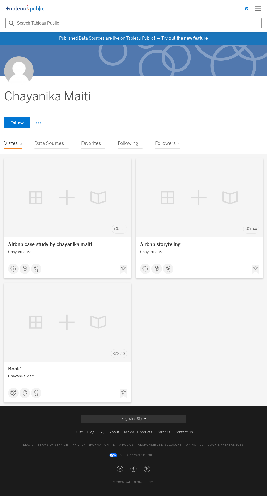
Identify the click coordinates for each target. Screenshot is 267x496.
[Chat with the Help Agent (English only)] (246, 8)
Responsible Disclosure (160, 444)
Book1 (15, 369)
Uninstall (194, 444)
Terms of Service (53, 444)
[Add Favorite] (123, 269)
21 (123, 229)
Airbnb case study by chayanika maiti (50, 244)
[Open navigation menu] (258, 8)
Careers (163, 432)
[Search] (10, 23)
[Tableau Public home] (25, 8)
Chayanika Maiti (21, 252)
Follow (17, 122)
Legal (28, 444)
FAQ (102, 432)
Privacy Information (90, 444)
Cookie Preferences (226, 444)
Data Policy (123, 444)
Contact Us (183, 432)
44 (255, 229)
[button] (120, 469)
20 (122, 353)
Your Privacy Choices (138, 455)
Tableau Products (137, 432)
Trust (78, 432)
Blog (90, 432)
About (114, 432)
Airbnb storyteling (160, 244)
